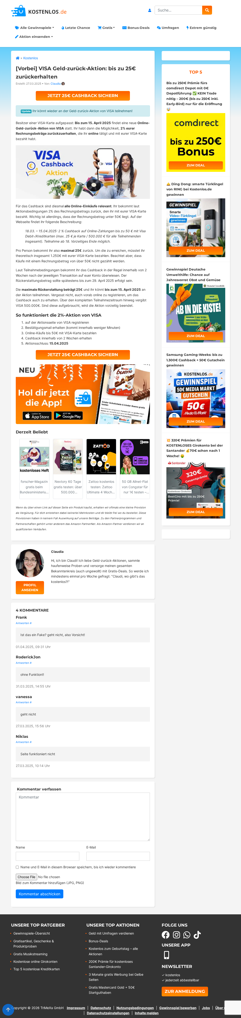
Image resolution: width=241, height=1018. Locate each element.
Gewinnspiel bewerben (178, 1008)
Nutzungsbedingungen (135, 1008)
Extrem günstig (203, 28)
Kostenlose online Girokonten (35, 961)
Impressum (76, 1008)
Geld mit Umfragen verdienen (111, 933)
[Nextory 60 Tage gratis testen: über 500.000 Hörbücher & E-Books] (68, 456)
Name (20, 847)
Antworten (22, 623)
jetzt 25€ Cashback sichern (83, 95)
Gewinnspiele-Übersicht (31, 933)
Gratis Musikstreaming (30, 954)
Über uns (222, 1008)
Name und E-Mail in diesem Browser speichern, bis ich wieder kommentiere (78, 867)
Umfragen (170, 28)
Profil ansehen (29, 587)
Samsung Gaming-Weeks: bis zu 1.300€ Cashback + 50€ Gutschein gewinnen (195, 360)
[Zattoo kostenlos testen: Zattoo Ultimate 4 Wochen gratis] (101, 456)
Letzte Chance (77, 28)
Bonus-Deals (138, 28)
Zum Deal (196, 165)
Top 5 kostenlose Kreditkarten (36, 969)
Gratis (106, 28)
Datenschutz (101, 1008)
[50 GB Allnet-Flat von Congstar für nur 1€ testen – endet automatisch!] (135, 456)
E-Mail (91, 847)
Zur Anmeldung (185, 991)
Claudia (56, 83)
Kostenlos (30, 58)
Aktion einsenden (34, 37)
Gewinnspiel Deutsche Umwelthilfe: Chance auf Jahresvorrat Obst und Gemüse (193, 274)
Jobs (206, 1008)
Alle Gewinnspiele (35, 28)
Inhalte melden (147, 1013)
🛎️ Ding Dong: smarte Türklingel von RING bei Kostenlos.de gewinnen (194, 189)
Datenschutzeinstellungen (108, 1013)
